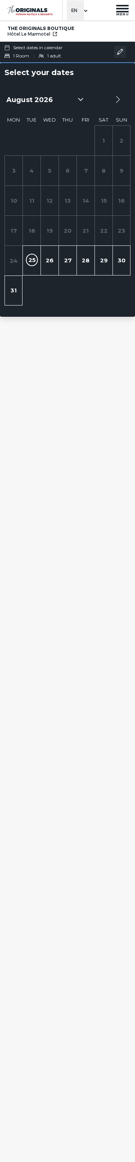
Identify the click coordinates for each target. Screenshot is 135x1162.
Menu (122, 14)
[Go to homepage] (29, 10)
